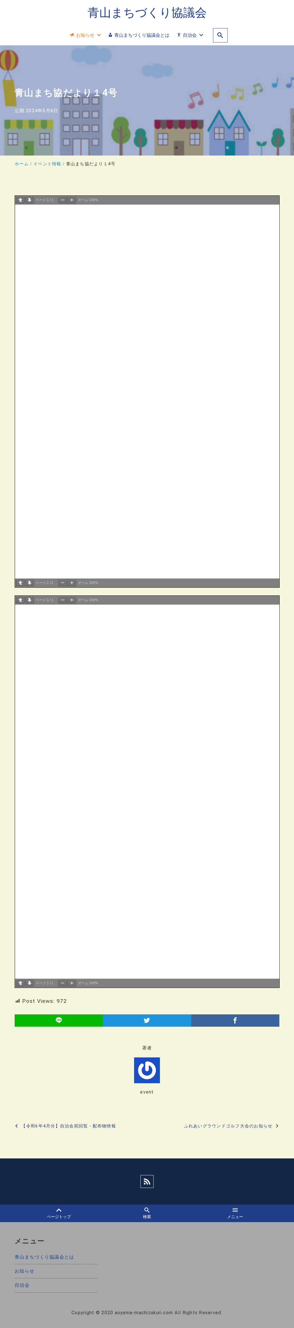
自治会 (22, 1285)
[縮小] (62, 200)
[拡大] (71, 200)
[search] (220, 35)
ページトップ (59, 1216)
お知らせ (24, 1271)
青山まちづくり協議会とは (44, 1257)
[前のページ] (20, 200)
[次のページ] (29, 200)
